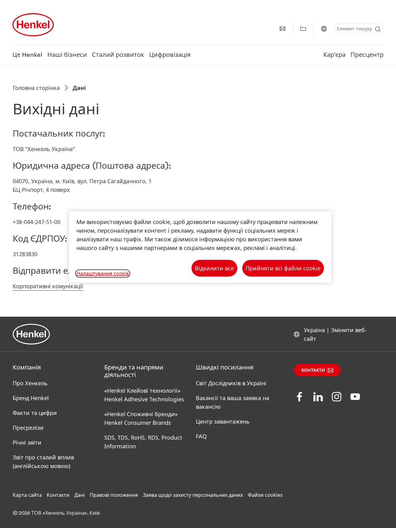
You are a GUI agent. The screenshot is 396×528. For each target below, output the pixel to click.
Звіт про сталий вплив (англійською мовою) (43, 462)
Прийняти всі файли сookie (283, 268)
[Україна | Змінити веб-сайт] (323, 28)
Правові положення (114, 495)
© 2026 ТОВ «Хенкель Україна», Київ (56, 513)
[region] (200, 247)
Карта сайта (27, 495)
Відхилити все (214, 268)
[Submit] (378, 29)
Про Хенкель (30, 383)
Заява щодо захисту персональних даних (193, 495)
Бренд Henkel (31, 398)
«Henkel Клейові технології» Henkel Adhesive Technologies (144, 395)
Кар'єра (334, 55)
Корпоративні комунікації (48, 286)
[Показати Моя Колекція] (303, 28)
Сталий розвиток (118, 55)
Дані (79, 495)
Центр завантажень (223, 421)
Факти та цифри (35, 412)
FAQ (201, 436)
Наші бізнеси (67, 55)
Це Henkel (27, 55)
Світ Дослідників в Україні (231, 383)
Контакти (313, 370)
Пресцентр (367, 55)
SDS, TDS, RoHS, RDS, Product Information (143, 442)
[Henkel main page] (33, 24)
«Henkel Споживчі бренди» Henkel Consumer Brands (141, 418)
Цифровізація (170, 55)
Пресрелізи (28, 427)
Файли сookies (265, 495)
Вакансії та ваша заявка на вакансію (232, 402)
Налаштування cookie (102, 273)
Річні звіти (27, 442)
